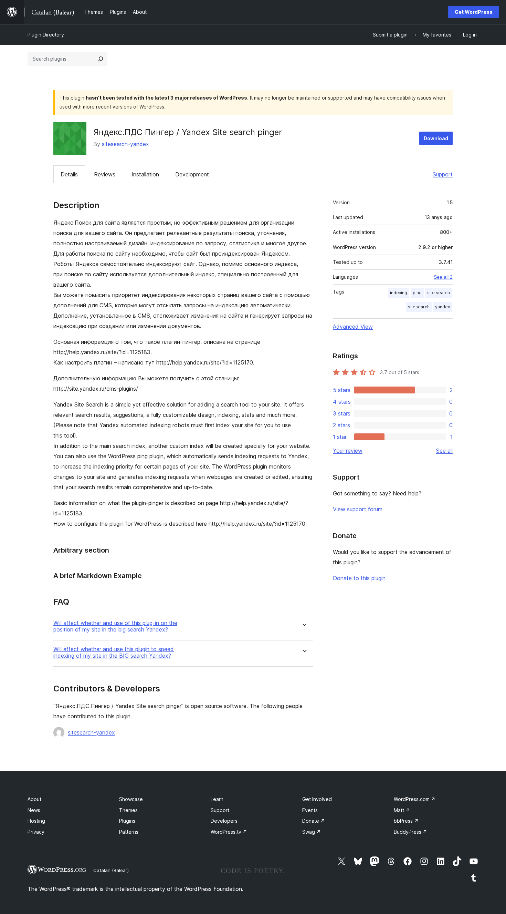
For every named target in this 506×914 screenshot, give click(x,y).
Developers (224, 821)
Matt (402, 810)
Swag (311, 832)
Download (436, 138)
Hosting (36, 821)
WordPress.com (414, 799)
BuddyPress (410, 832)
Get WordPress (474, 12)
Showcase (131, 799)
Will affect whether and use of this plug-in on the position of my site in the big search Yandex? (115, 626)
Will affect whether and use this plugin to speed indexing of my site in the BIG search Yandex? (113, 652)
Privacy (36, 832)
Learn (217, 799)
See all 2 (443, 277)
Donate (313, 821)
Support (443, 174)
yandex (442, 306)
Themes (128, 810)
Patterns (128, 832)
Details (69, 174)
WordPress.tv (229, 832)
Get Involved (317, 799)
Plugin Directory (46, 35)
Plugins (127, 821)
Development (192, 174)
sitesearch (419, 306)
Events (310, 810)
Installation (145, 174)
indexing (398, 292)
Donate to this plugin (359, 578)
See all (444, 450)
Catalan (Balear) (111, 870)
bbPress (406, 821)
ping (417, 292)
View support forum (357, 509)
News (34, 810)
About (34, 799)
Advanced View (353, 326)
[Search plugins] (100, 59)
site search (438, 292)
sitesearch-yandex (125, 144)
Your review (347, 450)
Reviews (104, 174)
